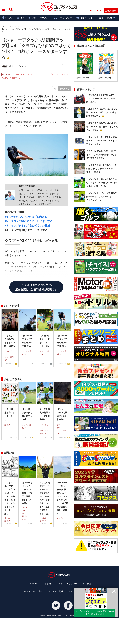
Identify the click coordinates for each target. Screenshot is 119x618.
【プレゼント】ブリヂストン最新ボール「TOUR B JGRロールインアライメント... (101, 140)
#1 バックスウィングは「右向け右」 (27, 216)
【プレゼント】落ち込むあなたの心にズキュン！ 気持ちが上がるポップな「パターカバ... (101, 182)
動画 (101, 17)
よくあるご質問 (55, 591)
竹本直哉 (4, 78)
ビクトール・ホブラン (46, 74)
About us (32, 583)
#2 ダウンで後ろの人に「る (29, 221)
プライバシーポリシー (66, 583)
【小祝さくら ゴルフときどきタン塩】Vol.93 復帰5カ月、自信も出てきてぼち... (101, 112)
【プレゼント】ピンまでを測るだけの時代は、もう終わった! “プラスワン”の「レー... (101, 196)
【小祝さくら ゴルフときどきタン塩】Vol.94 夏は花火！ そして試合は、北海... (102, 126)
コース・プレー (65, 17)
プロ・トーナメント (41, 17)
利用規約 (47, 583)
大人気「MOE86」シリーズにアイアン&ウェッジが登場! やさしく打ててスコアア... (101, 154)
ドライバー (31, 74)
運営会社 (87, 583)
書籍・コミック (87, 17)
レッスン (9, 17)
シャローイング (20, 74)
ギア (23, 17)
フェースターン (62, 74)
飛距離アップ (15, 78)
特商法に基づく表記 (33, 591)
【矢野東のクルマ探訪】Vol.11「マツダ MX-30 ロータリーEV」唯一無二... (101, 98)
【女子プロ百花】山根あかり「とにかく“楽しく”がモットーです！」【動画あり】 (101, 168)
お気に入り (65, 89)
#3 (27, 225)
